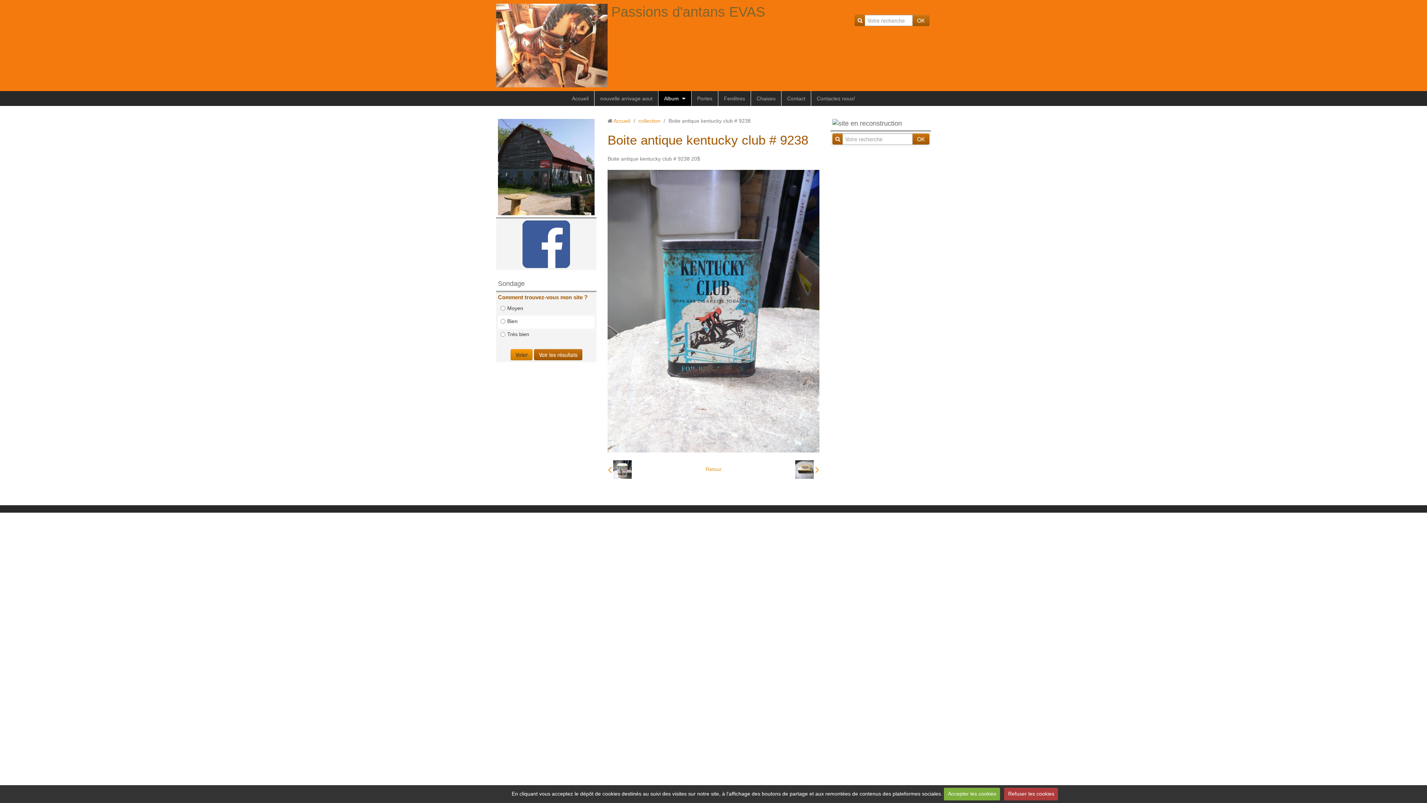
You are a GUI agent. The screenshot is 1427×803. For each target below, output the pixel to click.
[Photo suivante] (807, 469)
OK (921, 20)
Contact (796, 98)
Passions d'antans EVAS (688, 12)
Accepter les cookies (972, 794)
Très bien (518, 334)
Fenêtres (734, 98)
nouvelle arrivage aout (626, 98)
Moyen (515, 308)
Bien (512, 321)
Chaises (766, 98)
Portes (704, 98)
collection (649, 121)
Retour (714, 469)
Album (671, 98)
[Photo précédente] (620, 469)
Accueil (580, 98)
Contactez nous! (836, 98)
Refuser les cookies (1031, 794)
